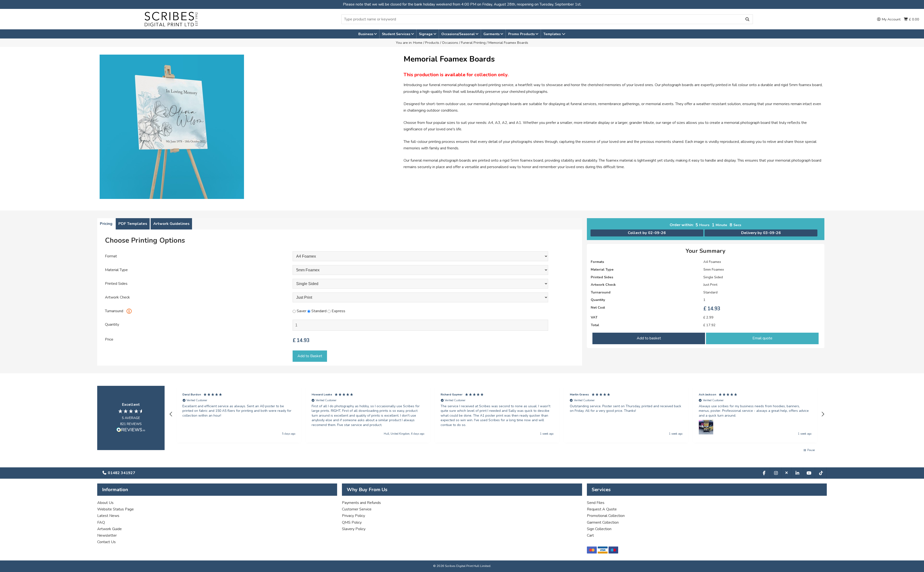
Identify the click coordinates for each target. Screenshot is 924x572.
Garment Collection (603, 522)
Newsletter (107, 535)
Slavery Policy (354, 529)
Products (432, 42)
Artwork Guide (109, 529)
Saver (301, 311)
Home (417, 42)
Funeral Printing (473, 42)
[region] (497, 414)
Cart (590, 535)
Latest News (108, 515)
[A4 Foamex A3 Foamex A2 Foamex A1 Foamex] (420, 256)
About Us (105, 502)
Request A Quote (602, 509)
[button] (171, 414)
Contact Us (106, 542)
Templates (552, 34)
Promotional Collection (606, 515)
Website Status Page (115, 509)
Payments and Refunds (361, 502)
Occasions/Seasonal (458, 34)
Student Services (396, 34)
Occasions (450, 42)
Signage (426, 34)
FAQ (101, 522)
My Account (890, 19)
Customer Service (357, 509)
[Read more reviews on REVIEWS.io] (130, 430)
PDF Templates (132, 223)
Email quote (762, 338)
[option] (249, 127)
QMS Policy (352, 522)
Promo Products (522, 34)
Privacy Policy (353, 515)
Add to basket (649, 338)
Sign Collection (599, 529)
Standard (318, 311)
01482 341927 (121, 473)
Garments (491, 34)
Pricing (106, 223)
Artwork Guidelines (171, 223)
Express (338, 311)
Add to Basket (309, 356)
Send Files (595, 502)
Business (366, 34)
